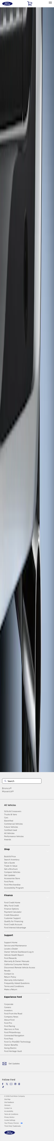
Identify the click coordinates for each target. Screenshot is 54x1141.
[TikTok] (3, 1087)
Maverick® (8, 791)
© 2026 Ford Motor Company (14, 1096)
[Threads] (19, 1084)
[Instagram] (15, 1084)
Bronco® (7, 788)
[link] (7, 1099)
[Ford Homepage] (9, 1134)
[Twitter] (7, 1084)
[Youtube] (11, 1084)
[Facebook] (3, 1084)
